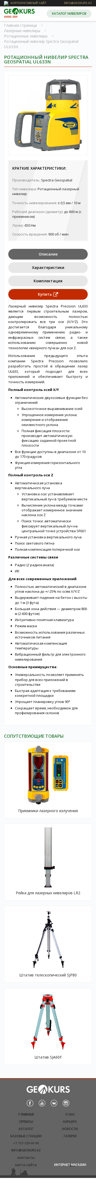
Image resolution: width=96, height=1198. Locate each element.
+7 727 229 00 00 (26, 1143)
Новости (70, 1129)
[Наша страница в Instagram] (66, 1102)
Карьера (70, 1121)
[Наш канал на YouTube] (42, 1102)
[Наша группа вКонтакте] (54, 1102)
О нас (70, 1114)
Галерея (70, 1136)
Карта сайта (26, 1165)
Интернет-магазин (70, 1164)
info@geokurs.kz (26, 1150)
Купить (45, 294)
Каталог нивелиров (69, 13)
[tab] (48, 254)
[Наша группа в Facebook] (30, 1102)
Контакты (26, 1158)
